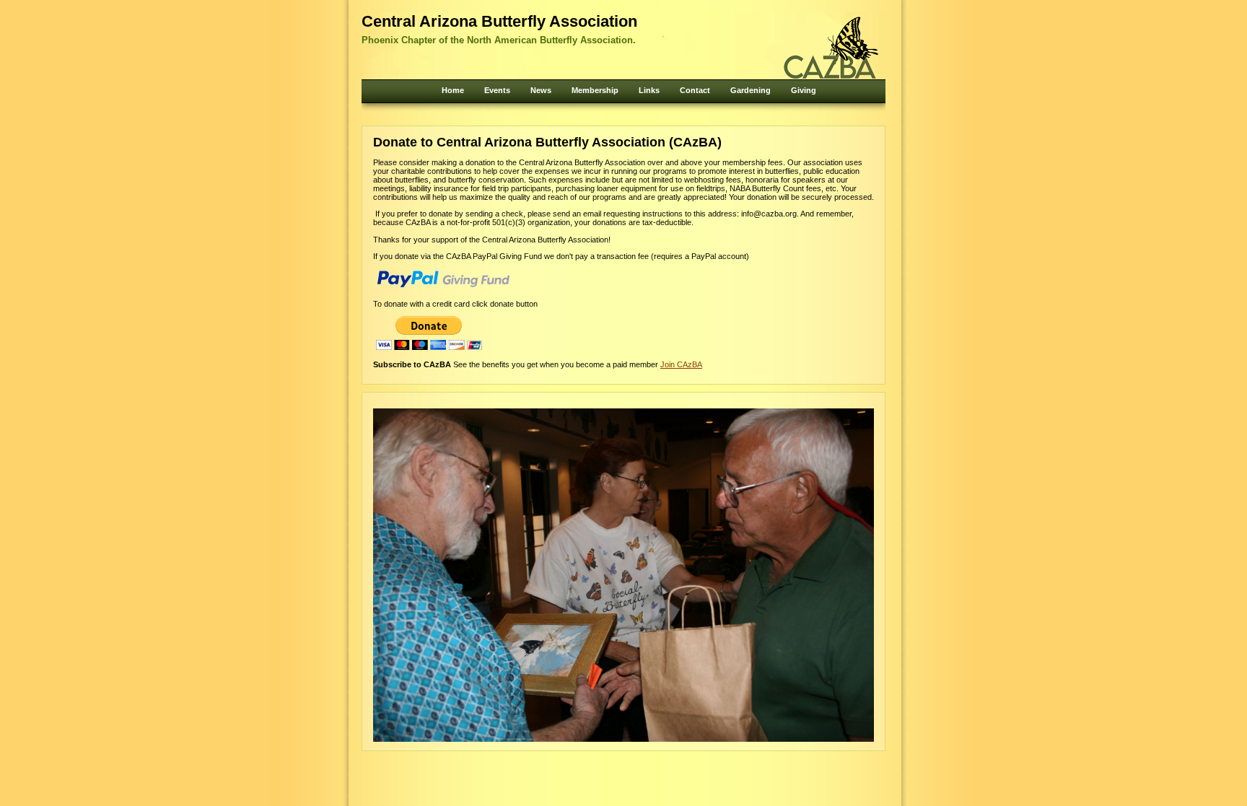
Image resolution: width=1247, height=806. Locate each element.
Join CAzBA (681, 364)
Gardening (750, 90)
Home (453, 90)
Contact (695, 90)
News (540, 90)
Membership (595, 90)
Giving (803, 90)
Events (497, 90)
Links (649, 90)
